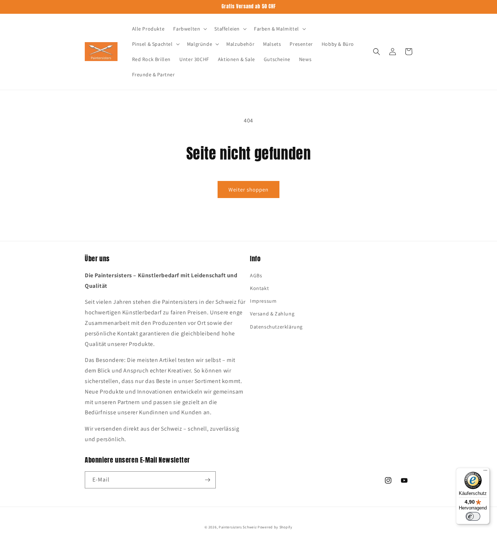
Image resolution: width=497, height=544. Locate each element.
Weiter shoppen (248, 189)
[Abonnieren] (207, 479)
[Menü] (485, 472)
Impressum (263, 301)
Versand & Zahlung (272, 313)
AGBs (256, 275)
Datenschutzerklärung (276, 326)
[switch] (473, 516)
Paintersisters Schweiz (238, 527)
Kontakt (259, 288)
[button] (189, 28)
